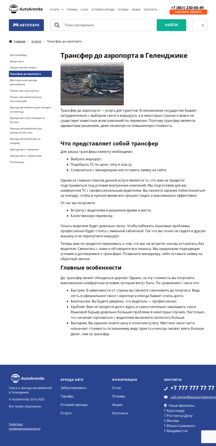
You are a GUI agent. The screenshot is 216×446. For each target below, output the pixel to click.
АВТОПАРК (29, 25)
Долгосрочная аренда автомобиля (23, 82)
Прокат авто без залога (24, 90)
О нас (84, 9)
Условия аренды (103, 9)
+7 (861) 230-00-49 (187, 7)
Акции (136, 9)
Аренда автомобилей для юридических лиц (26, 130)
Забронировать (73, 387)
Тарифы (72, 9)
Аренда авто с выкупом (24, 149)
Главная (20, 41)
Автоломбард (18, 55)
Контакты (150, 9)
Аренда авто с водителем (26, 155)
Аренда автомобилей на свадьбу (25, 141)
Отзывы (123, 9)
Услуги (54, 9)
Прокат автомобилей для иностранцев (25, 99)
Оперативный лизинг (23, 67)
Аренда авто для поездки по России (27, 120)
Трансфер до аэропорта (25, 74)
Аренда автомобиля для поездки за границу (30, 109)
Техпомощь (17, 162)
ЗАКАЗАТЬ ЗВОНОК (188, 12)
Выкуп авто (17, 61)
